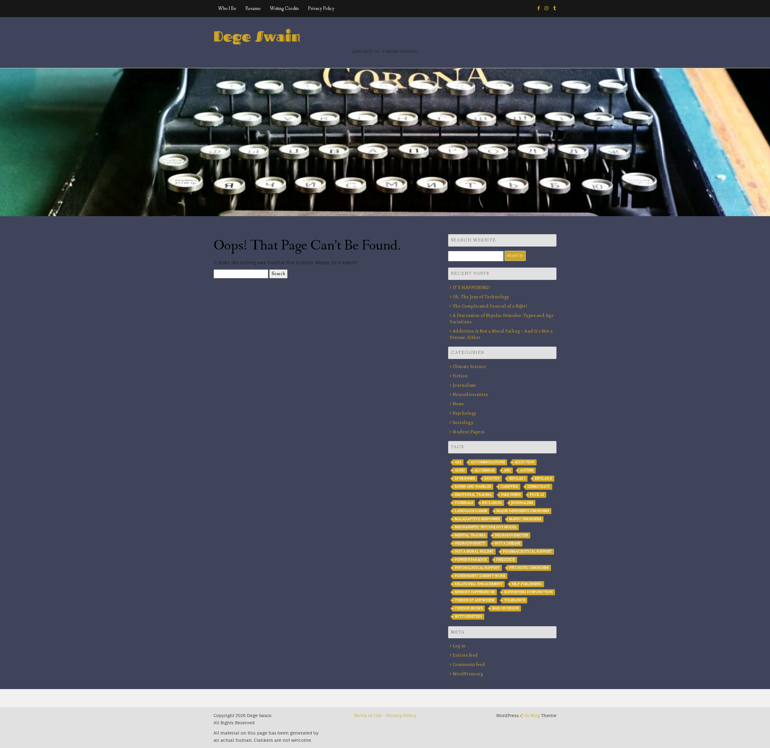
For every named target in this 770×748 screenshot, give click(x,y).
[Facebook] (539, 8)
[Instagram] (546, 8)
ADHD (460, 470)
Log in (459, 645)
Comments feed (469, 664)
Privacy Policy (321, 8)
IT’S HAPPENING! (471, 287)
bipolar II (543, 479)
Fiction (460, 376)
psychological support (477, 568)
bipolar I (517, 479)
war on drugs (505, 608)
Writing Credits (284, 8)
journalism (522, 503)
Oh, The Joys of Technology (481, 296)
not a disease (507, 543)
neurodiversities (511, 535)
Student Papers (469, 431)
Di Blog (532, 715)
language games (471, 511)
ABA (458, 462)
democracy (539, 487)
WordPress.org (468, 673)
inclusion (492, 503)
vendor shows (469, 608)
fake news (511, 495)
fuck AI (537, 495)
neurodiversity (470, 543)
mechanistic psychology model (486, 527)
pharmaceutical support (527, 552)
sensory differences (475, 592)
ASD (507, 470)
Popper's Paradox (471, 560)
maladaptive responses (477, 519)
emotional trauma (473, 495)
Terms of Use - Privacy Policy (385, 715)
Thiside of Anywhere (475, 600)
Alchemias (484, 470)
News (458, 403)
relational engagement (479, 584)
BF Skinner (465, 479)
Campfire (509, 487)
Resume (253, 8)
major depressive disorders (523, 511)
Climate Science (469, 366)
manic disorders (525, 519)
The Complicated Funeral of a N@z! (490, 306)
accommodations (488, 462)
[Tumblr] (554, 8)
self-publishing (527, 584)
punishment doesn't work (480, 576)
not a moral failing (474, 552)
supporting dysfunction (528, 592)
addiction (524, 462)
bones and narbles (473, 487)
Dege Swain (257, 36)
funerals (464, 503)
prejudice (505, 560)
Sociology (463, 422)
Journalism (464, 385)
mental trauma (470, 535)
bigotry (492, 479)
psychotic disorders (529, 568)
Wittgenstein (468, 617)
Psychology (464, 413)
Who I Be (227, 8)
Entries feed (465, 655)
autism (527, 470)
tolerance (514, 600)
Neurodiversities (470, 394)
